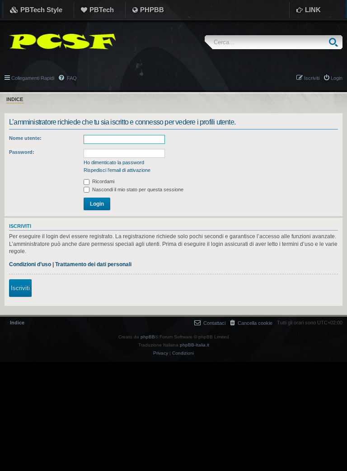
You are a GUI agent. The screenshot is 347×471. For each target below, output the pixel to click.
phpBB (148, 336)
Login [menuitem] (336, 78)
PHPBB (152, 10)
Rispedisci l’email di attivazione (117, 170)
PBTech (101, 10)
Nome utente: (25, 138)
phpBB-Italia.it (194, 344)
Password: (21, 152)
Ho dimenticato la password (114, 162)
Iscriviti (20, 288)
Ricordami (102, 181)
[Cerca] (335, 42)
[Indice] (60, 41)
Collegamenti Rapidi (32, 78)
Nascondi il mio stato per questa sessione (137, 189)
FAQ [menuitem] (71, 78)
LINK (313, 10)
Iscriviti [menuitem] (311, 78)
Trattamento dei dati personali (93, 264)
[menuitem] (251, 322)
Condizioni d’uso (30, 264)
